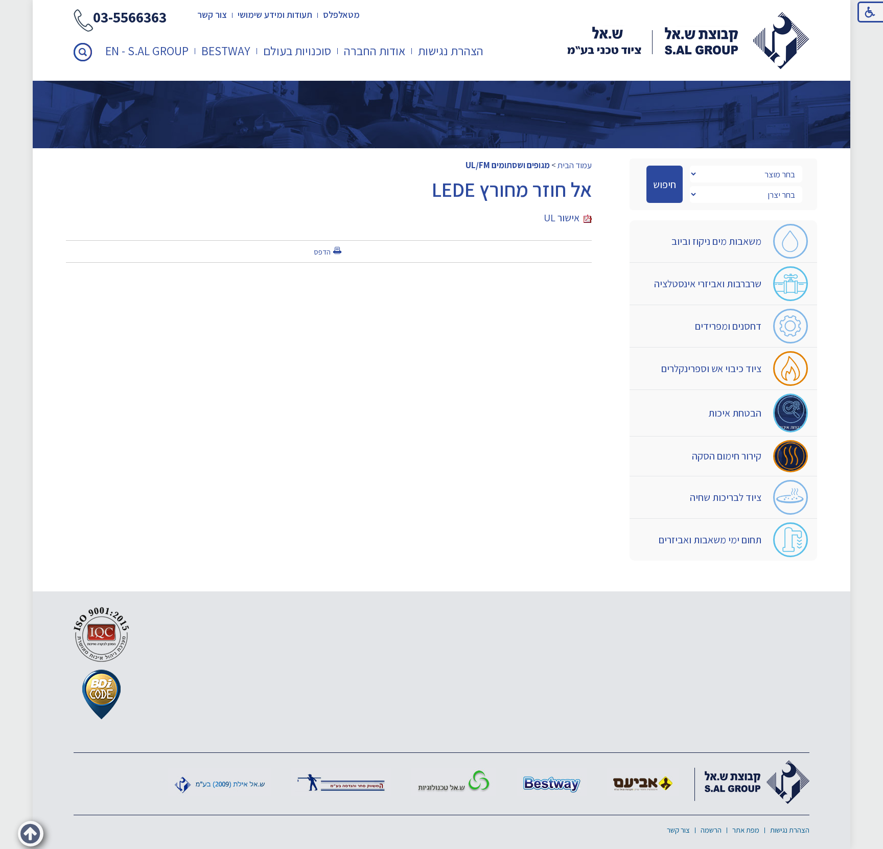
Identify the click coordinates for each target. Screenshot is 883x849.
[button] (82, 52)
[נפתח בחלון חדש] (643, 782)
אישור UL (564, 217)
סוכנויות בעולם (297, 50)
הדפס (322, 252)
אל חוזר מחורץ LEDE (512, 189)
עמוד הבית (574, 165)
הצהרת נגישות (450, 50)
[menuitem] (451, 51)
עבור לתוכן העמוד (441, 10)
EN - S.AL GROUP (147, 50)
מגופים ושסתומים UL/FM (508, 165)
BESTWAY (225, 50)
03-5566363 (130, 18)
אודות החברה (374, 50)
